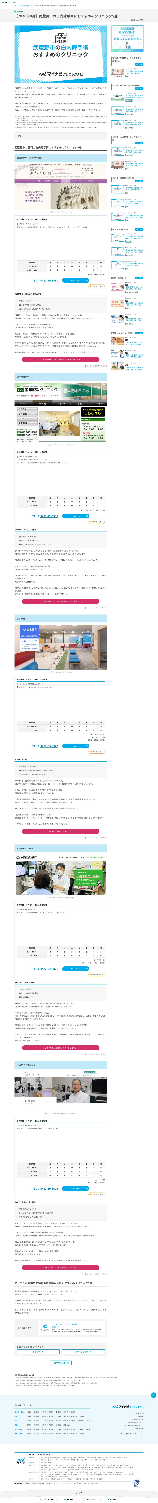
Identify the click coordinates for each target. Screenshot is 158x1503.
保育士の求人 (108, 1474)
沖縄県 (82, 1434)
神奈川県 (74, 1416)
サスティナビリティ (66, 1483)
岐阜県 (65, 1421)
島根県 (36, 1429)
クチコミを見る (97, 286)
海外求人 (112, 1457)
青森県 (36, 1412)
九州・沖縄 (18, 1434)
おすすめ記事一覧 (61, 1363)
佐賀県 (36, 1434)
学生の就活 (44, 1457)
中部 (16, 1421)
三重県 (87, 1421)
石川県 (43, 1421)
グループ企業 (82, 1483)
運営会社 (139, 1413)
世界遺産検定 (72, 1467)
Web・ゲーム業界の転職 (55, 1472)
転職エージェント (122, 1457)
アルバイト (44, 1460)
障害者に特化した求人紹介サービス (82, 1460)
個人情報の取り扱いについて (134, 1426)
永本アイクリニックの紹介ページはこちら (60, 1267)
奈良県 (58, 1425)
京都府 (36, 1425)
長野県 (58, 1421)
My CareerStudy (52, 1470)
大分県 (58, 1434)
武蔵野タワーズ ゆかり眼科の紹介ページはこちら (60, 359)
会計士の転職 (118, 1472)
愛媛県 (80, 1429)
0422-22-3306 (49, 516)
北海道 (17, 1412)
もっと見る (139, 64)
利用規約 (140, 1416)
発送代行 (70, 1479)
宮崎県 (65, 1434)
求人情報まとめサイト (47, 1465)
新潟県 (29, 1421)
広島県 (51, 1429)
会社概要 (49, 1483)
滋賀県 (29, 1425)
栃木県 (36, 1416)
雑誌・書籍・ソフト (47, 1467)
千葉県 (58, 1416)
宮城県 (51, 1412)
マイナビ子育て (96, 1467)
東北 (22, 1412)
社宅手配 (100, 1479)
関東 (16, 1416)
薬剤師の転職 (66, 1474)
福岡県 (29, 1434)
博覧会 (43, 1470)
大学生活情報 (111, 1465)
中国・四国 (18, 1429)
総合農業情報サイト (84, 1467)
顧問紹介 (57, 1474)
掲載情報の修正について (135, 1423)
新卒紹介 (79, 1472)
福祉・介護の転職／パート (103, 1460)
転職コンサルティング (91, 1472)
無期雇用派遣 (119, 1474)
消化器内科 (129, 255)
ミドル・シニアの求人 (62, 1460)
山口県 (58, 1429)
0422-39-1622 (49, 1188)
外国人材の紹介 (63, 1476)
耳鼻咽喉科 (129, 324)
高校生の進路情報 (46, 1462)
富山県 (36, 1421)
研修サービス (45, 1479)
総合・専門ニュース (62, 1465)
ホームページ (75, 280)
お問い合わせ (139, 1429)
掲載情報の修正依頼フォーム (42, 1385)
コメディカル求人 (88, 1474)
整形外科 (128, 241)
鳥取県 (29, 1429)
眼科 (127, 76)
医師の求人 (99, 1474)
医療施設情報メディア (76, 1470)
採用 (75, 1483)
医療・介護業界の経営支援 (49, 1476)
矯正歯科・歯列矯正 (131, 292)
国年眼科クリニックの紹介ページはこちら (60, 601)
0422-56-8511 (49, 280)
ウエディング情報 (60, 1467)
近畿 (16, 1425)
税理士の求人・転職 (47, 1474)
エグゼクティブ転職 (106, 1472)
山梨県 (82, 1416)
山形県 (65, 1412)
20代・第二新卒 (70, 1472)
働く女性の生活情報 (123, 1465)
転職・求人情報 (103, 1457)
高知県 (87, 1429)
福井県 (51, 1421)
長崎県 (43, 1434)
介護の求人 (128, 1474)
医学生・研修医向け (79, 1457)
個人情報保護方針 (93, 1483)
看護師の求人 (77, 1474)
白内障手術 (19, 11)
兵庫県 (51, 1425)
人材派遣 (43, 1472)
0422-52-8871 (49, 969)
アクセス (56, 1483)
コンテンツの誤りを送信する (96, 366)
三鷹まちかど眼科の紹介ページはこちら (61, 1048)
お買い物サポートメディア (93, 1470)
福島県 (73, 1412)
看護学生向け (66, 1457)
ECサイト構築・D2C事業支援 (112, 1467)
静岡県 (73, 1421)
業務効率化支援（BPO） (58, 1479)
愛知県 (80, 1421)
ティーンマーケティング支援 (96, 1465)
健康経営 (78, 1479)
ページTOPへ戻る (153, 1395)
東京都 (65, 1416)
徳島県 (65, 1429)
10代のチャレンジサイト (78, 1465)
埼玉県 (51, 1416)
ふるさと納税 (127, 1467)
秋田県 (58, 1412)
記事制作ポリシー (27, 120)
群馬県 (43, 1416)
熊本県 (51, 1434)
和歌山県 (66, 1425)
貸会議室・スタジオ (89, 1479)
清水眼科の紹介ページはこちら (60, 831)
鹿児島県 (74, 1434)
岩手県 (43, 1412)
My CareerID (63, 1470)
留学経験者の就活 (55, 1457)
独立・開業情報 (91, 1457)
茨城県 (29, 1416)
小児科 (128, 308)
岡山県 (43, 1429)
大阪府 (43, 1425)
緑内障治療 (129, 155)
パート (52, 1460)
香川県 (73, 1429)
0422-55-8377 (49, 746)
